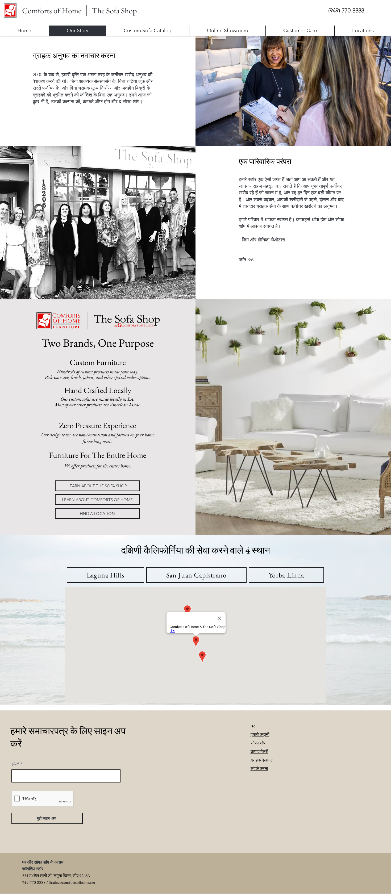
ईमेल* (15, 764)
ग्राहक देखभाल (262, 760)
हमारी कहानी (260, 734)
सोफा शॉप (258, 743)
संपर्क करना (259, 768)
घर (253, 726)
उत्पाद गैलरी (259, 751)
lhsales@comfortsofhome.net (72, 882)
